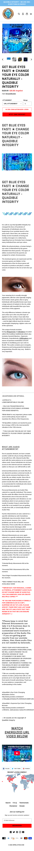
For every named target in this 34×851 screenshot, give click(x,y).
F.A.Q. (15, 803)
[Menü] (31, 14)
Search (8, 803)
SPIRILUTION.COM (18, 845)
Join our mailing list (17, 812)
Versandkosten (10, 93)
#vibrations (21, 332)
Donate (22, 806)
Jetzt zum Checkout (17, 114)
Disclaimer (13, 806)
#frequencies (11, 332)
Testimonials (24, 803)
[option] (9, 59)
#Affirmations (24, 338)
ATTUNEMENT (7, 100)
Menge (25, 100)
